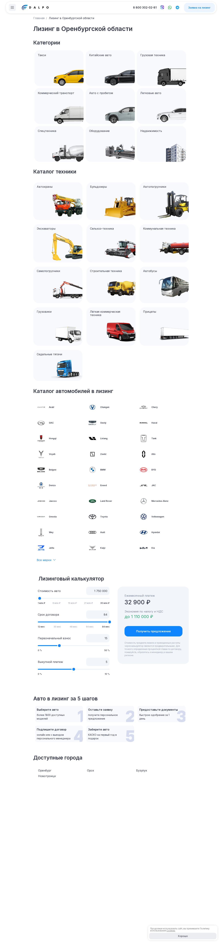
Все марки (44, 560)
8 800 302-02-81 (145, 7)
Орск (90, 770)
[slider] (40, 598)
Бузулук (141, 770)
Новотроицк (47, 776)
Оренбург (44, 770)
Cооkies (170, 930)
